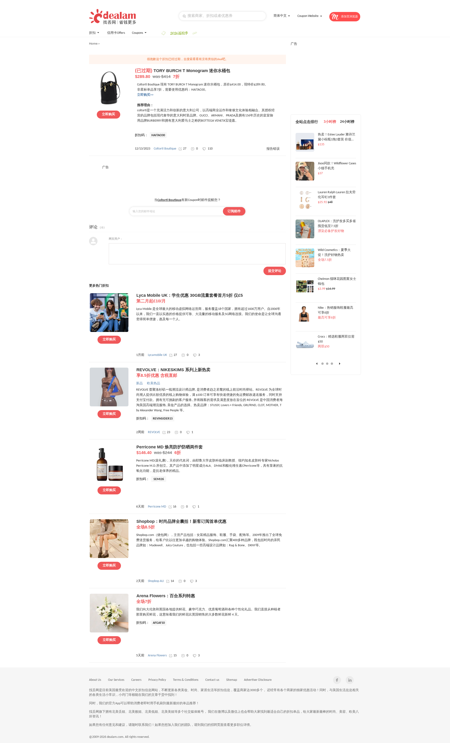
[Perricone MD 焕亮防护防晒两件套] (109, 482)
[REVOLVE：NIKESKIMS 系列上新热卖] (109, 405)
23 (168, 432)
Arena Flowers (157, 655)
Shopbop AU (156, 581)
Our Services (116, 680)
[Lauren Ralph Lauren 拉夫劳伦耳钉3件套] (305, 208)
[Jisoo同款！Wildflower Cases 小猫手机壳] (305, 179)
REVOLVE (154, 432)
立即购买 (108, 114)
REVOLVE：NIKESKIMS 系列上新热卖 (173, 372)
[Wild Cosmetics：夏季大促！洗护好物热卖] (305, 266)
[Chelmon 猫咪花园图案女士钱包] (305, 295)
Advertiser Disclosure (258, 680)
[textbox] (222, 16)
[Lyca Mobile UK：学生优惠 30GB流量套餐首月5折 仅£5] (109, 331)
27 (184, 148)
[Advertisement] (187, 180)
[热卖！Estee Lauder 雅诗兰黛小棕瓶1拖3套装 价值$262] (305, 151)
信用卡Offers (116, 33)
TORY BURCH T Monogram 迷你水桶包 (182, 73)
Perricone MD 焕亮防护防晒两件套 (169, 450)
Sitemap (231, 680)
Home (93, 44)
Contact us (212, 680)
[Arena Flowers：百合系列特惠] (109, 631)
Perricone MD (157, 506)
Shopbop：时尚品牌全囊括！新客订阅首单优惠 (181, 524)
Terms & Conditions (185, 680)
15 (175, 655)
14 (172, 581)
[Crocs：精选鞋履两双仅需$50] (305, 353)
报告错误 (273, 149)
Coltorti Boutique (165, 148)
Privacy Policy (157, 680)
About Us (95, 680)
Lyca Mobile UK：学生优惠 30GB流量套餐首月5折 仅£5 (189, 298)
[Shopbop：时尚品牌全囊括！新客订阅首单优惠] (109, 557)
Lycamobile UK (157, 355)
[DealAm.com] (112, 16)
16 (174, 506)
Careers (136, 680)
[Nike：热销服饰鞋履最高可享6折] (305, 324)
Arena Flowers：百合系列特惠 (165, 598)
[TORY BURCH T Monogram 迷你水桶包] (108, 106)
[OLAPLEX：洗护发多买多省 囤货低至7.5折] (305, 237)
